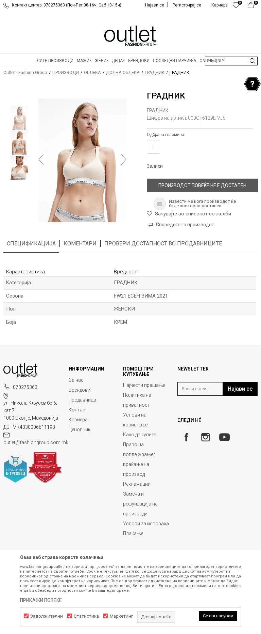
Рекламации (137, 484)
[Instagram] (205, 437)
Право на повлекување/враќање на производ (139, 459)
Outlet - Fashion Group (25, 72)
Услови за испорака (146, 523)
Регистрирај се (187, 5)
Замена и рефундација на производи (140, 503)
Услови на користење (135, 419)
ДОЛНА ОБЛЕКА (123, 72)
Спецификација (31, 243)
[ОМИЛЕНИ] (236, 6)
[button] (231, 61)
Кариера (78, 419)
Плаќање (133, 533)
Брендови (79, 390)
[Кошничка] (252, 6)
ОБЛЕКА (92, 72)
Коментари (80, 243)
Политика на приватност (137, 400)
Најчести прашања (144, 385)
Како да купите (139, 434)
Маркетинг (121, 616)
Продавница (82, 400)
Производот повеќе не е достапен (202, 185)
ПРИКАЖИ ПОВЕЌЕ (41, 600)
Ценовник (79, 429)
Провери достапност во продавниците (163, 243)
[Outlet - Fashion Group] (130, 36)
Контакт (78, 409)
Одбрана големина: (166, 134)
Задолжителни (46, 616)
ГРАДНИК (154, 72)
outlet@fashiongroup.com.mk (35, 442)
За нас (76, 380)
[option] (19, 117)
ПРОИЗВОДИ (65, 72)
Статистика (86, 616)
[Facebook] (186, 437)
